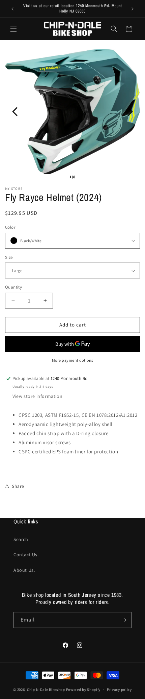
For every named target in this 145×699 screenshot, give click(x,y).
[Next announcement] (132, 8)
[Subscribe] (123, 620)
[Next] (130, 111)
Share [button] (18, 486)
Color (10, 227)
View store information (37, 396)
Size (9, 257)
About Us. (24, 570)
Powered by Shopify (83, 689)
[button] (13, 28)
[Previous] (15, 111)
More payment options (72, 360)
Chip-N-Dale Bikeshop (46, 689)
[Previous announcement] (12, 8)
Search (20, 539)
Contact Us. (26, 554)
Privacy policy (119, 689)
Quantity (13, 287)
